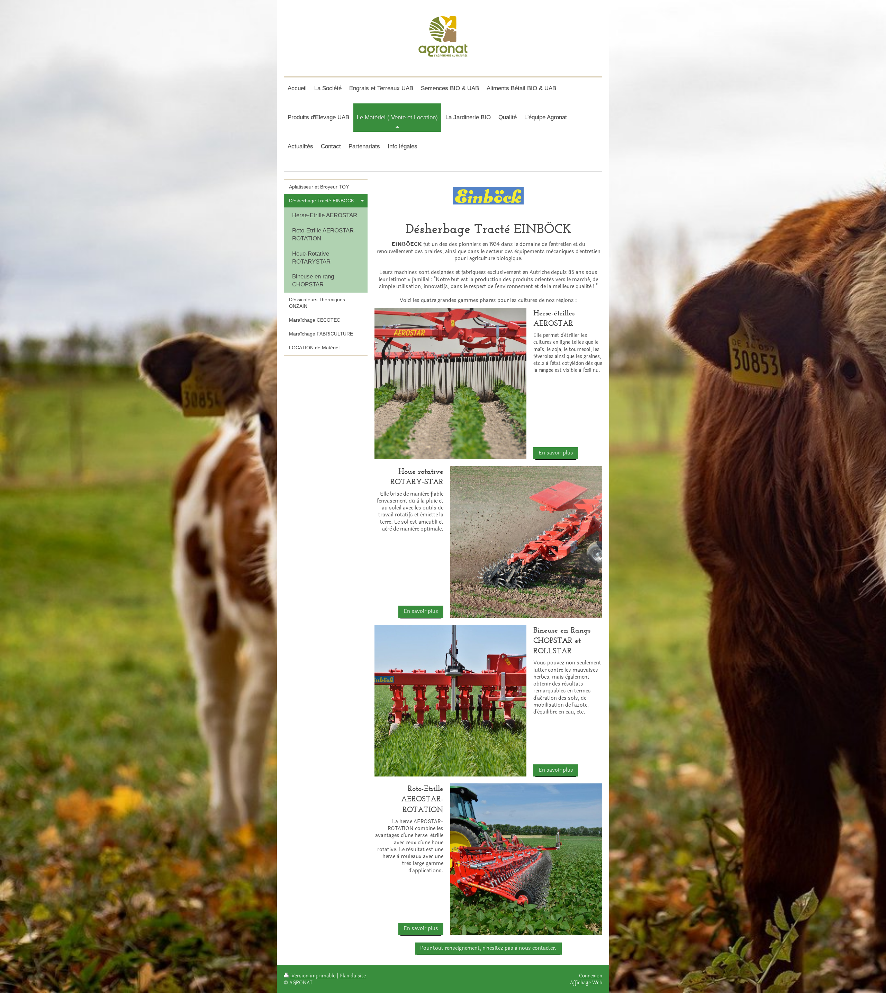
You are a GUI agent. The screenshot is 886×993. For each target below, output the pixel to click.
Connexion (590, 976)
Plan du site (353, 976)
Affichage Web (586, 982)
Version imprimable (313, 976)
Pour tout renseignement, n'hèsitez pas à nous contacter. (488, 948)
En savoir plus (556, 453)
